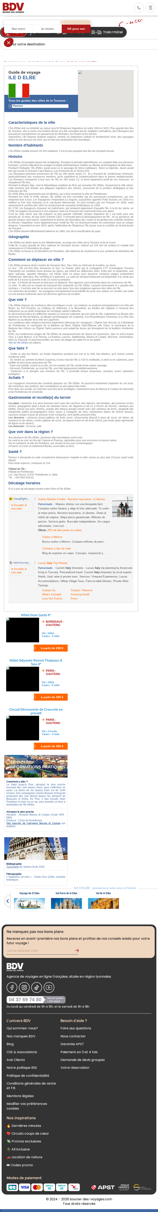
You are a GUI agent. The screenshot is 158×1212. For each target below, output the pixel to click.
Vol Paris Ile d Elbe (66, 893)
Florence (18, 105)
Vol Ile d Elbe (103, 893)
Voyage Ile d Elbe (29, 893)
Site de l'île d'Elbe (18, 342)
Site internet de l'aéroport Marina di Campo (33, 823)
